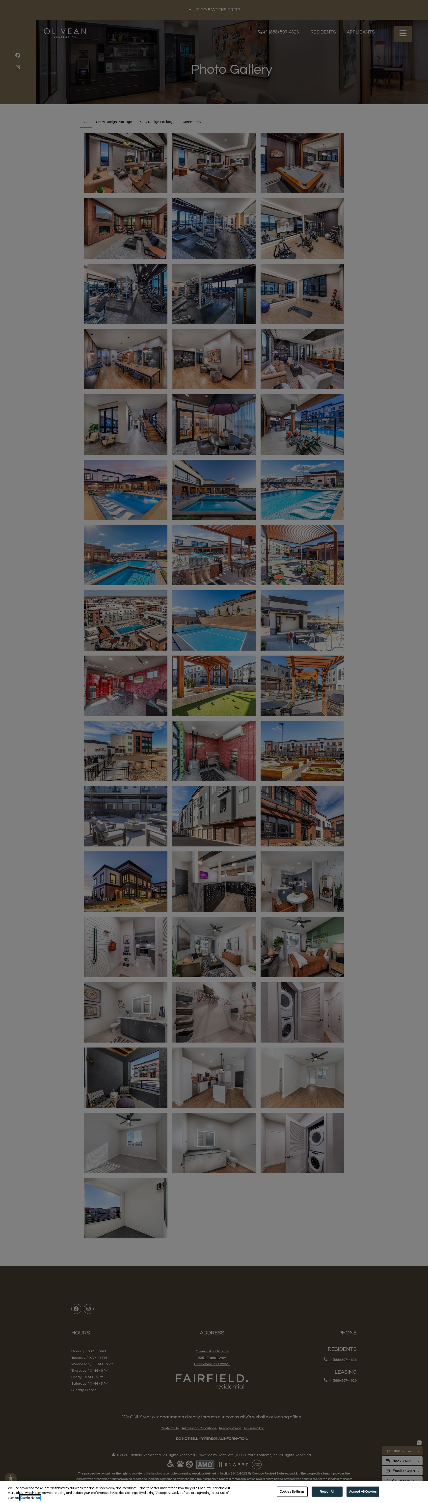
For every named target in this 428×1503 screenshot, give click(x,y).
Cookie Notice (30, 1498)
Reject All (327, 1491)
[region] (214, 1492)
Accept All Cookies (362, 1491)
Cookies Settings (292, 1491)
